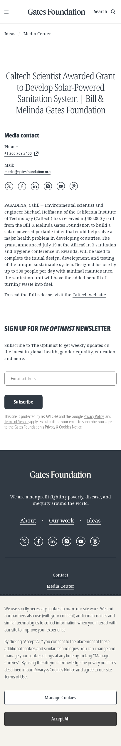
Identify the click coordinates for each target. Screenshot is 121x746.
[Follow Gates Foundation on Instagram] (48, 186)
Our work (61, 520)
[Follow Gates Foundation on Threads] (73, 186)
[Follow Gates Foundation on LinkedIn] (35, 186)
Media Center (37, 33)
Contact (60, 575)
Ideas (9, 33)
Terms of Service (16, 421)
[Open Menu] (6, 12)
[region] (60, 671)
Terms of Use (15, 676)
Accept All (60, 718)
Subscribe (23, 402)
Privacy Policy (94, 416)
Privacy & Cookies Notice (63, 427)
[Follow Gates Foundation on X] (9, 186)
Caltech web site (89, 295)
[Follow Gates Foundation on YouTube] (60, 186)
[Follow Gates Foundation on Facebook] (22, 186)
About (28, 520)
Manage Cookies (60, 697)
